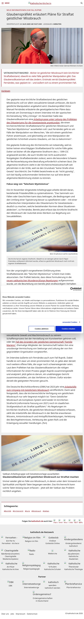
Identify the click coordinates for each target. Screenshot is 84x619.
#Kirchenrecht (18, 511)
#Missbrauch (36, 511)
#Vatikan (46, 511)
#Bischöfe (7, 511)
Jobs (12, 614)
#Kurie (27, 511)
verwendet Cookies (69, 322)
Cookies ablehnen (41, 329)
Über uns (5, 614)
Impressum (20, 614)
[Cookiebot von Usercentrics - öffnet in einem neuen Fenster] (71, 289)
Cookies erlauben (68, 329)
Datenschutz (32, 614)
